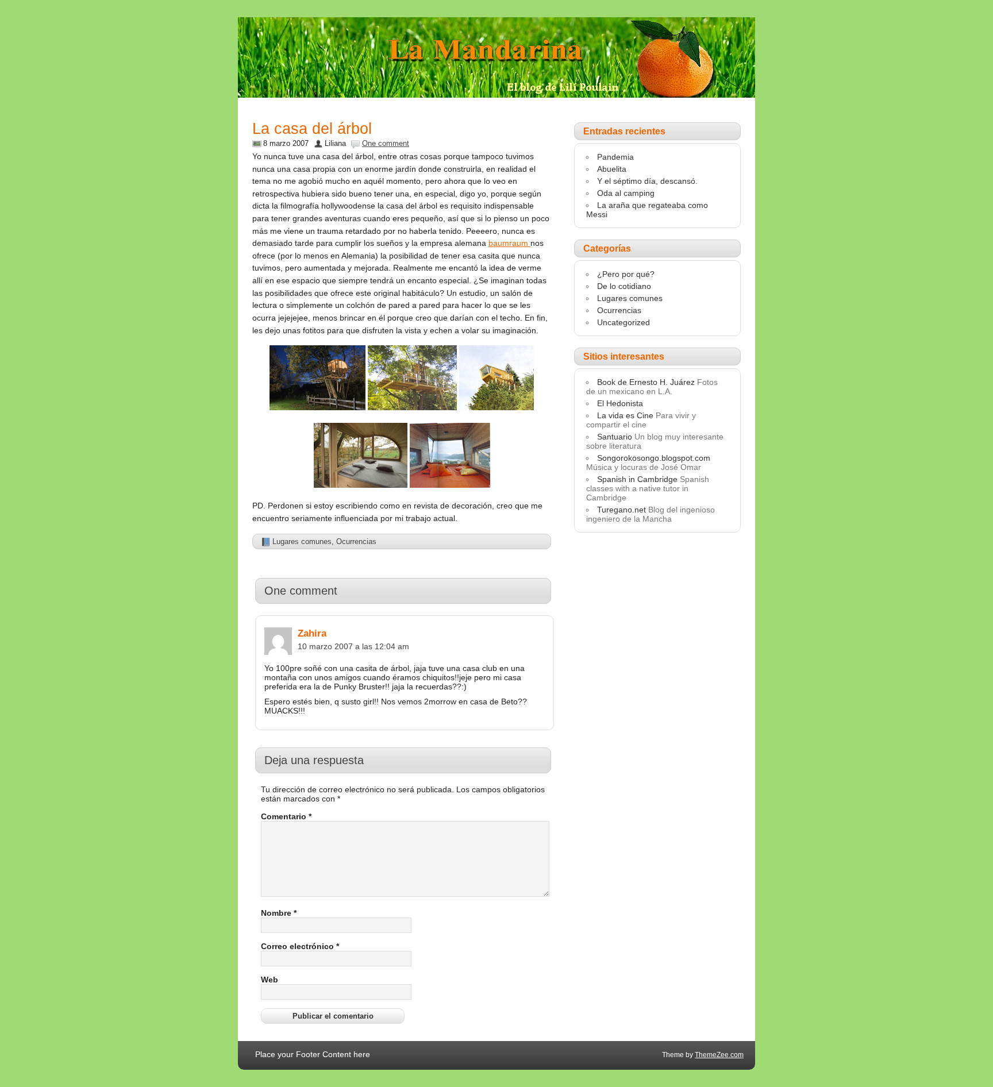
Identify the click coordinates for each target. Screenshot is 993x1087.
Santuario (614, 436)
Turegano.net (621, 509)
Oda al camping (626, 193)
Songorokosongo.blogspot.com (653, 457)
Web (269, 979)
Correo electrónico (300, 946)
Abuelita (611, 169)
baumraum (509, 243)
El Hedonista (620, 403)
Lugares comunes (302, 541)
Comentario (286, 816)
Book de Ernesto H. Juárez (646, 382)
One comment (385, 143)
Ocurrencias (356, 541)
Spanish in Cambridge (637, 479)
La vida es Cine (625, 415)
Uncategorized (623, 322)
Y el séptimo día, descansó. (647, 181)
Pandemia (615, 156)
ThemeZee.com (719, 1054)
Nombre (279, 913)
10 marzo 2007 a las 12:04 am (353, 646)
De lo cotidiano (624, 286)
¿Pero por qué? (626, 274)
